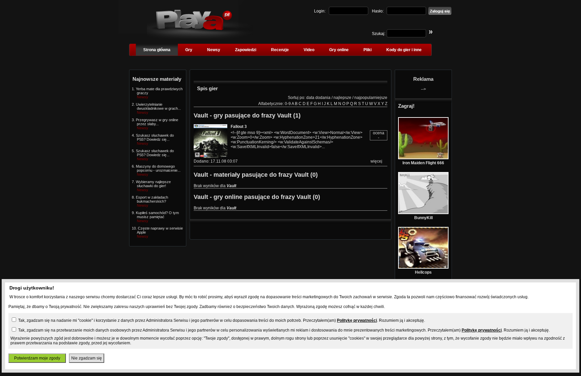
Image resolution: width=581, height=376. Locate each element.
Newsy (213, 49)
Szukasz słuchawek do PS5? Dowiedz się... (155, 137)
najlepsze (342, 97)
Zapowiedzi (245, 49)
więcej (376, 161)
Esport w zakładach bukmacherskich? (152, 199)
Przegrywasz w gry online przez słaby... (157, 122)
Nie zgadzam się (86, 358)
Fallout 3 (239, 126)
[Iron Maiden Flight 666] (423, 158)
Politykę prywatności (357, 320)
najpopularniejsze (370, 97)
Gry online (339, 49)
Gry (188, 49)
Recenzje (280, 49)
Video (309, 49)
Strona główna (156, 49)
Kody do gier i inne (404, 49)
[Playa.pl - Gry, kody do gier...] (200, 37)
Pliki (367, 49)
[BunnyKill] (423, 212)
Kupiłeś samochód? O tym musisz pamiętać (157, 215)
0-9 (288, 103)
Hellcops (423, 272)
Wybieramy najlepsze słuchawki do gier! (153, 184)
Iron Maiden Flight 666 (423, 163)
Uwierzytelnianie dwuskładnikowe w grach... (158, 106)
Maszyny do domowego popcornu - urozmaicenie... (158, 168)
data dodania (318, 97)
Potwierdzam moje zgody (37, 358)
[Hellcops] (423, 267)
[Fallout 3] (210, 156)
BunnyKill (423, 217)
